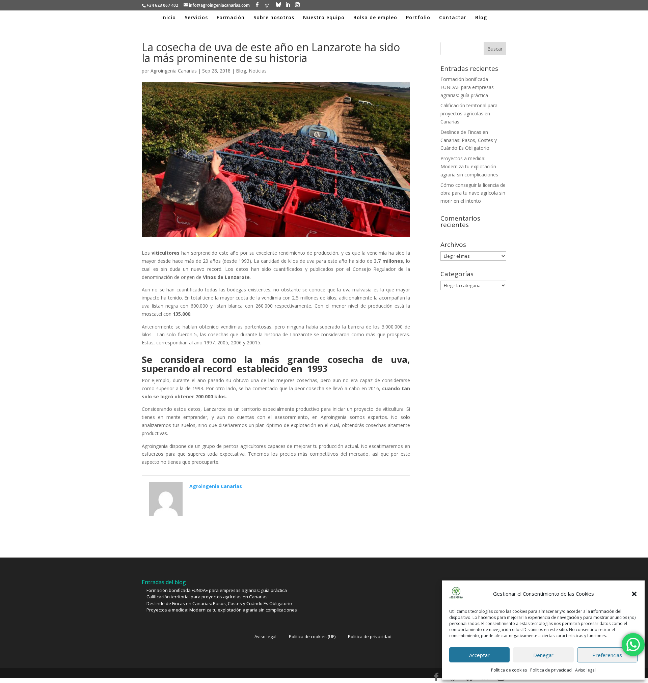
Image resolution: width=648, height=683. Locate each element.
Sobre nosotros (273, 18)
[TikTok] (267, 5)
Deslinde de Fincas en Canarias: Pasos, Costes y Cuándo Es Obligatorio (468, 140)
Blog (481, 18)
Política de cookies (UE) (312, 636)
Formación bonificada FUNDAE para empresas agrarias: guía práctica (467, 87)
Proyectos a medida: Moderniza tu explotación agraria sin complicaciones (469, 166)
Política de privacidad (551, 670)
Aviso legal (585, 670)
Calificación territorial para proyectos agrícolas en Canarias (468, 113)
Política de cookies (509, 670)
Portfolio (418, 18)
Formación (231, 18)
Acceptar (479, 655)
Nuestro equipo (324, 18)
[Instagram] (297, 4)
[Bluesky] (278, 4)
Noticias (258, 70)
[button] (634, 594)
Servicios (196, 18)
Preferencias (607, 655)
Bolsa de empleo (375, 18)
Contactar (452, 18)
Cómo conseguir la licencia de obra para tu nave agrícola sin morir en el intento (473, 193)
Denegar (543, 655)
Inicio (168, 18)
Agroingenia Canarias (174, 70)
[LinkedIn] (287, 4)
